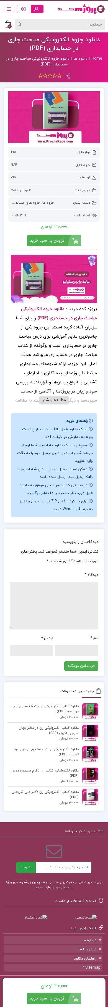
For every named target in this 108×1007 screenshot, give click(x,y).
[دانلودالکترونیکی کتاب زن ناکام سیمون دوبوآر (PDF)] (89, 775)
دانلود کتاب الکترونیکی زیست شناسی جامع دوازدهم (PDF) (46, 709)
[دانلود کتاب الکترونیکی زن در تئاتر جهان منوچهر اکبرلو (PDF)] (89, 732)
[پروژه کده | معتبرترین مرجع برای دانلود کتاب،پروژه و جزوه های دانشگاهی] (81, 9)
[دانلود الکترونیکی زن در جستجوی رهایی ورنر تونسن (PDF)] (89, 754)
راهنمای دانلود (85, 958)
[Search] (20, 24)
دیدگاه (91, 575)
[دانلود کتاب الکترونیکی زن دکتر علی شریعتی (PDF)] (89, 796)
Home (97, 58)
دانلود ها (81, 58)
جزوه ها (48, 202)
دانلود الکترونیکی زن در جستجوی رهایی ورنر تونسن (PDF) (46, 752)
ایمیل (47, 638)
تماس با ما (87, 949)
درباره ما (89, 940)
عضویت (26, 867)
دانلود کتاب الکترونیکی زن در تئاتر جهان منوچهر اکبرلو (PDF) (49, 730)
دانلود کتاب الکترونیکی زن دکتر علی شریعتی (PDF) (45, 795)
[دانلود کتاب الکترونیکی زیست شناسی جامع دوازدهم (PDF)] (89, 711)
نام (94, 638)
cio (13, 177)
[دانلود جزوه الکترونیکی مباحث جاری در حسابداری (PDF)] (54, 117)
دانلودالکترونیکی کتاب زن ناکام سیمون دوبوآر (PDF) (44, 773)
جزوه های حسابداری (25, 202)
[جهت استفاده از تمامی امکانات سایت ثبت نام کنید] (37, 9)
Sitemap (92, 967)
